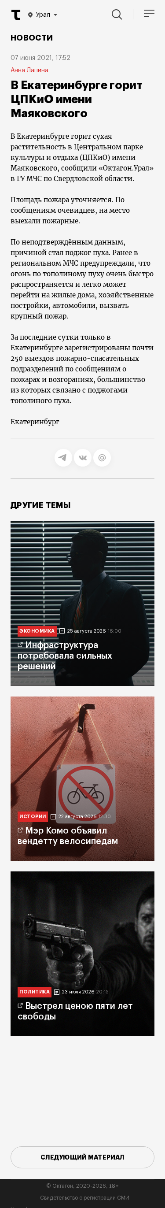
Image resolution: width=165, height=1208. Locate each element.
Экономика (37, 631)
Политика (34, 991)
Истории (32, 816)
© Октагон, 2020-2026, (82, 1186)
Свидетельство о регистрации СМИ (84, 1198)
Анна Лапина (29, 70)
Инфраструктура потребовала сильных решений (65, 656)
